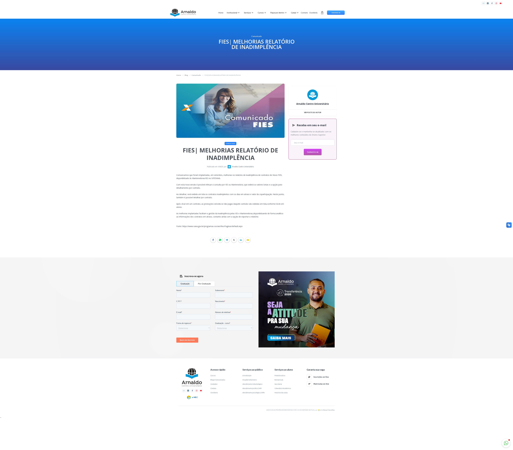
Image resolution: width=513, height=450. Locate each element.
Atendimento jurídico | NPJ (252, 388)
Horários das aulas (281, 393)
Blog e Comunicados (217, 380)
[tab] (185, 283)
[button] (232, 12)
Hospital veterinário (249, 380)
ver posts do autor (312, 112)
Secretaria (278, 384)
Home (220, 12)
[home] (183, 13)
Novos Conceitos (329, 410)
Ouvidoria (313, 12)
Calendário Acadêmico (283, 388)
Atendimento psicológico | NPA (253, 393)
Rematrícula (279, 380)
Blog (186, 75)
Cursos (213, 376)
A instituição (246, 376)
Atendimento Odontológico (252, 384)
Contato (304, 12)
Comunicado (196, 75)
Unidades (213, 384)
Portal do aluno (280, 376)
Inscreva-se (336, 13)
